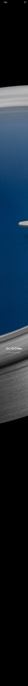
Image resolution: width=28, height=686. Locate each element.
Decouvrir (14, 357)
